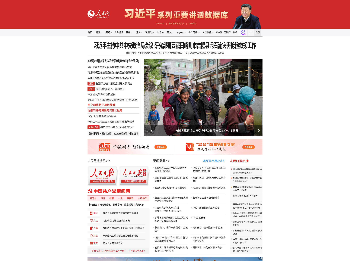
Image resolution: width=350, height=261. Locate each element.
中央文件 (192, 23)
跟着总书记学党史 (176, 23)
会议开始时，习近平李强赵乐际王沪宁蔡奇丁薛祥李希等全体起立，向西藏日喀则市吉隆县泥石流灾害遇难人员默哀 (175, 53)
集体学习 (117, 205)
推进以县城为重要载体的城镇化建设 (120, 213)
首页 (90, 32)
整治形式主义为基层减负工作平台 (107, 251)
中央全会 (92, 205)
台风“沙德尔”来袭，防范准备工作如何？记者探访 (247, 241)
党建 (95, 220)
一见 (120, 198)
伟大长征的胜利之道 (113, 243)
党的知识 (139, 205)
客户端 (219, 32)
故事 (111, 198)
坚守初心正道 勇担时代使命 (206, 198)
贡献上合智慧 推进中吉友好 (168, 211)
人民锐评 (118, 32)
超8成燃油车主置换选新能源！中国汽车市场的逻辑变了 (247, 171)
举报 (235, 32)
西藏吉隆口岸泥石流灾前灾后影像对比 (247, 232)
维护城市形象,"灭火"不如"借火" (117, 127)
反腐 (95, 236)
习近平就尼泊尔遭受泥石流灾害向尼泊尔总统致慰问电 (113, 72)
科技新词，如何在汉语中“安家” (208, 247)
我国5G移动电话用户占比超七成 (170, 188)
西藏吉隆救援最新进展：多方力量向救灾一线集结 (247, 188)
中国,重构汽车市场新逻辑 (101, 94)
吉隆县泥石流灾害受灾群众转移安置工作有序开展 (206, 130)
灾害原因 (132, 100)
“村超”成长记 (199, 217)
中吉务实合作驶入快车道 (167, 208)
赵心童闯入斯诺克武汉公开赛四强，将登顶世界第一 (247, 249)
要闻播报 (159, 160)
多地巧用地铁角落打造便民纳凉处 (171, 217)
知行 (103, 198)
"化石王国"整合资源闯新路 (102, 116)
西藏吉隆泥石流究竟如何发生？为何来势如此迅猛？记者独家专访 (247, 206)
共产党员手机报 (136, 251)
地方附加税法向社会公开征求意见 (209, 188)
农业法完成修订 (162, 171)
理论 (95, 213)
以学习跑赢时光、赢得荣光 (110, 89)
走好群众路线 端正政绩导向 (116, 220)
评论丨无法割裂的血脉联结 (206, 208)
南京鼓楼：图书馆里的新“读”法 (208, 227)
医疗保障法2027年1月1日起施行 (170, 168)
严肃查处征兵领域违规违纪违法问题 (120, 236)
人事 (95, 228)
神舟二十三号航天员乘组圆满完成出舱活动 (111, 121)
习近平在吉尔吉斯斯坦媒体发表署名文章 (110, 67)
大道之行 (142, 198)
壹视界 (130, 198)
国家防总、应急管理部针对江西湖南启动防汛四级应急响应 (131, 133)
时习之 (93, 198)
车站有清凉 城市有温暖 (166, 221)
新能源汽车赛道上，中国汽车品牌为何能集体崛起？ (247, 179)
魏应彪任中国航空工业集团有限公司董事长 (124, 228)
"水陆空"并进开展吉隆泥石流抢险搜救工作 (108, 100)
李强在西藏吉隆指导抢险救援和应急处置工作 (111, 78)
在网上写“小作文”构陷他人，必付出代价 (247, 223)
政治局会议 (105, 205)
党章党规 (128, 205)
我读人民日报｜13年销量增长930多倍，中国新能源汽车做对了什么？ (247, 215)
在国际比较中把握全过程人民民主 (113, 83)
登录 (258, 32)
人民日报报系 (97, 160)
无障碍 (227, 32)
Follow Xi (160, 23)
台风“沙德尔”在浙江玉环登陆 (245, 195)
